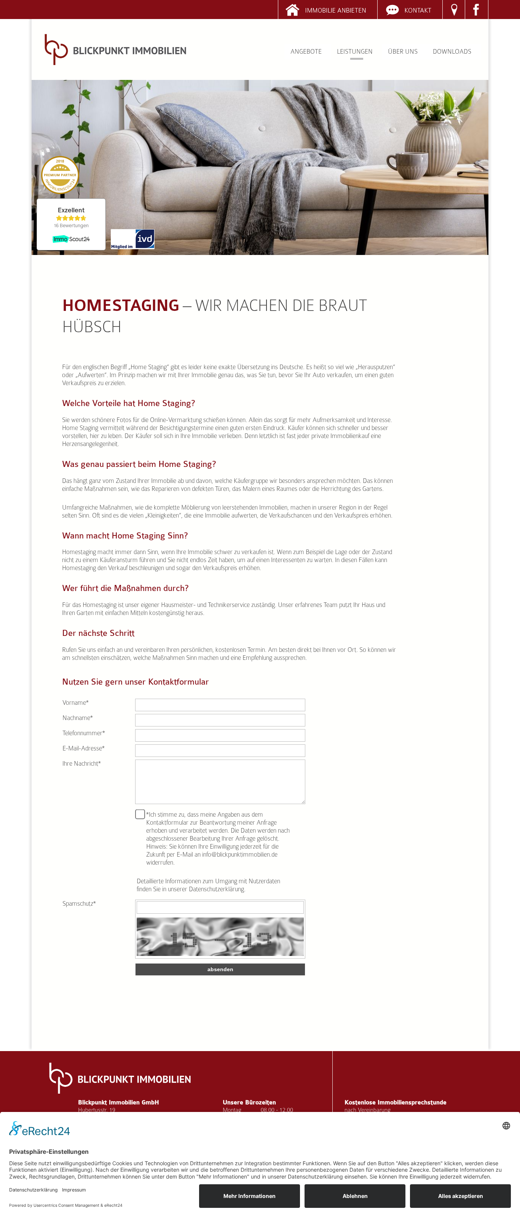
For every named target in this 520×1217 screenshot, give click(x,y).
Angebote (306, 51)
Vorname (75, 702)
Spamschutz (79, 903)
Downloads (452, 51)
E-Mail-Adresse (83, 748)
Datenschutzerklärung (216, 889)
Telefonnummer (83, 733)
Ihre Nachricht (81, 763)
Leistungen (355, 51)
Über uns (403, 51)
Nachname (77, 718)
